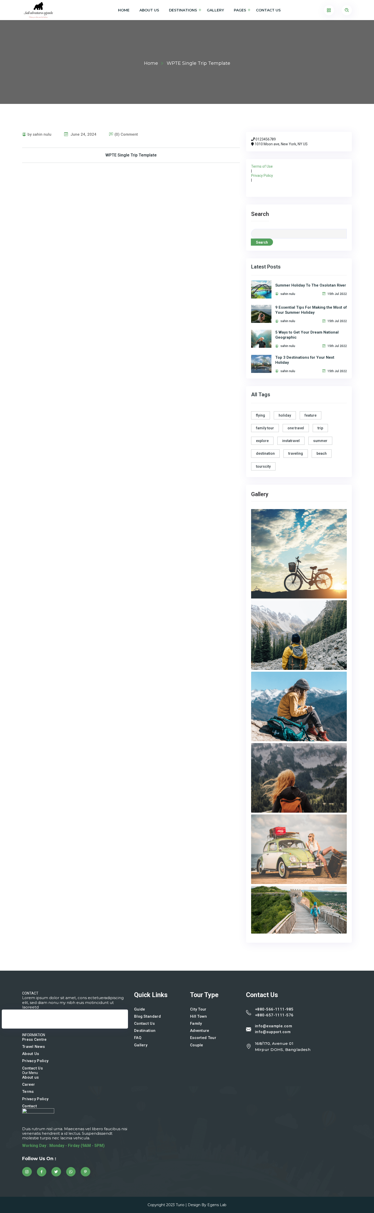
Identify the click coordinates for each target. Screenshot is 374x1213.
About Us (149, 10)
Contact (29, 1106)
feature (311, 415)
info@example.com (273, 1026)
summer (320, 441)
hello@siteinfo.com (24, 1026)
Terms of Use (262, 166)
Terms (28, 1091)
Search (260, 214)
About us (30, 1077)
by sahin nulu (39, 134)
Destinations (183, 10)
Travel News (33, 1046)
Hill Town (198, 1016)
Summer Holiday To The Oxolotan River (310, 285)
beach (322, 453)
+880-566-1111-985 (274, 1009)
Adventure (199, 1030)
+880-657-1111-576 (274, 1015)
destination (265, 453)
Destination (144, 1030)
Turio (180, 1205)
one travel (295, 428)
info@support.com (273, 1032)
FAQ (137, 1037)
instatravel (291, 441)
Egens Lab (216, 1205)
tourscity (263, 466)
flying (260, 415)
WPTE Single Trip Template (131, 155)
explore (262, 441)
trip (320, 428)
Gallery (215, 10)
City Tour (198, 1009)
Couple (196, 1045)
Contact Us (268, 10)
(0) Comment (126, 134)
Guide (139, 1009)
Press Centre (34, 1039)
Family (196, 1023)
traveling (295, 453)
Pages (240, 10)
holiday (285, 415)
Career (28, 1084)
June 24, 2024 (82, 134)
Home (124, 10)
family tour (265, 428)
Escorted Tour (203, 1037)
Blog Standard (147, 1016)
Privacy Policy (262, 176)
